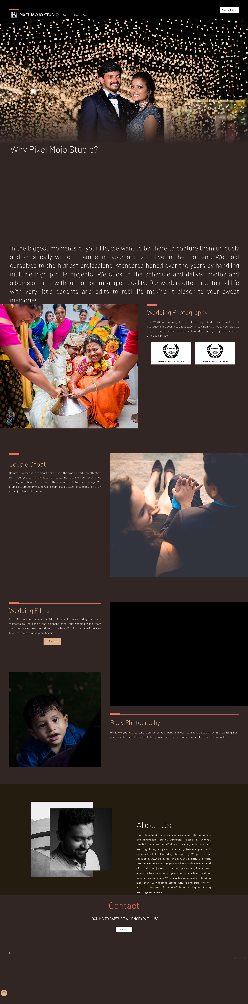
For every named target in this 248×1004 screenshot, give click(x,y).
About (236, 968)
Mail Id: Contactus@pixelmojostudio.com (27, 976)
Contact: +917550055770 (20, 971)
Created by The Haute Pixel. (47, 994)
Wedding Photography (177, 312)
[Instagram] (237, 958)
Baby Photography (135, 722)
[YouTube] (228, 958)
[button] (229, 10)
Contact (235, 972)
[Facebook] (232, 958)
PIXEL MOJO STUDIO (39, 15)
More (52, 641)
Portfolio (235, 965)
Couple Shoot (27, 464)
